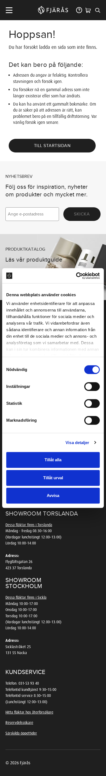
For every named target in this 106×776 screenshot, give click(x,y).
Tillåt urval (53, 477)
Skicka (82, 214)
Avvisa (53, 495)
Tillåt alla (53, 459)
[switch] (92, 386)
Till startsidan (52, 145)
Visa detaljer (77, 442)
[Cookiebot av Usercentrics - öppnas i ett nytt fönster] (76, 275)
